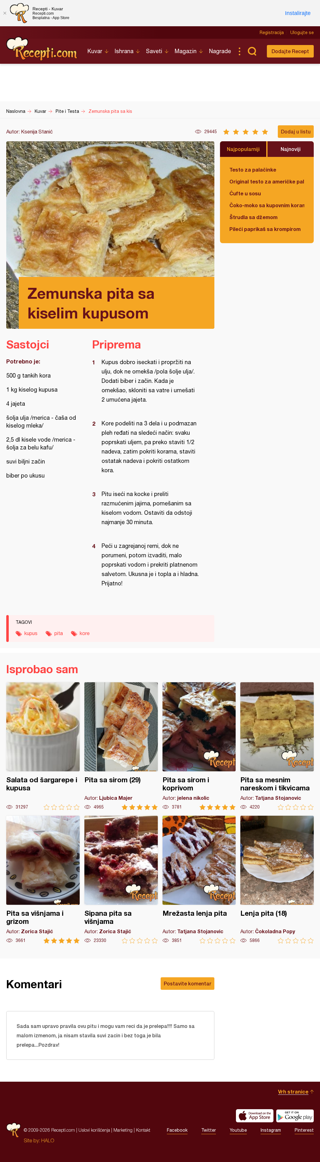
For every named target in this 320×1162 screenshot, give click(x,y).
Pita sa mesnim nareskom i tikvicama (277, 746)
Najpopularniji (243, 149)
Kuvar (95, 51)
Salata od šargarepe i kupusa (43, 746)
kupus (31, 633)
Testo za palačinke (252, 170)
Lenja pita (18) (277, 880)
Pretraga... (252, 51)
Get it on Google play (295, 1115)
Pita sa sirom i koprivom (199, 746)
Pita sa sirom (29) (121, 746)
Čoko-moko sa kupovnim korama (266, 205)
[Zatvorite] (5, 13)
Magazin (186, 51)
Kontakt (143, 1130)
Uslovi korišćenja (94, 1130)
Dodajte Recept (290, 51)
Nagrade (220, 51)
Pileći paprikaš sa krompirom (265, 229)
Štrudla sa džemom (253, 217)
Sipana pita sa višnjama (121, 880)
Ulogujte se (302, 32)
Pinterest (304, 1130)
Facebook (177, 1130)
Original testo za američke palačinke (266, 181)
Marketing (122, 1130)
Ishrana (124, 51)
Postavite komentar (187, 983)
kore (85, 633)
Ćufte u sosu (245, 193)
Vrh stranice (293, 1091)
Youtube (238, 1130)
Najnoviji (291, 149)
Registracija (272, 32)
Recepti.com (42, 49)
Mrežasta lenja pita (199, 880)
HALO (47, 1140)
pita (58, 633)
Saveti (154, 51)
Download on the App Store (254, 1115)
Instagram (271, 1130)
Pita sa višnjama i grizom (43, 880)
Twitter (208, 1130)
